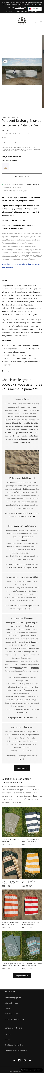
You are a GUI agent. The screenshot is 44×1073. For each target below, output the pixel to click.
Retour (7, 1008)
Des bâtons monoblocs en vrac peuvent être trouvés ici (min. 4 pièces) (22, 607)
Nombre (4, 138)
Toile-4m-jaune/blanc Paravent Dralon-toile (29, 882)
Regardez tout (22, 975)
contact (7, 1039)
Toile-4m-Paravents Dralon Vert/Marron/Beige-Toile (10, 882)
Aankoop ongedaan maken (31, 1070)
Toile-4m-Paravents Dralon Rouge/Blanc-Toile (31, 923)
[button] (3, 22)
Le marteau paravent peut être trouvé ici (22, 757)
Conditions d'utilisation (14, 1045)
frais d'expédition (11, 1014)
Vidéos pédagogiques (13, 998)
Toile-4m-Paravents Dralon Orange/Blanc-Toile (10, 923)
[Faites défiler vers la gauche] (16, 113)
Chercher (8, 1034)
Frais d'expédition (17, 134)
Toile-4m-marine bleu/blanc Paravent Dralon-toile (31, 841)
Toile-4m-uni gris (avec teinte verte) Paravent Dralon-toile (11, 964)
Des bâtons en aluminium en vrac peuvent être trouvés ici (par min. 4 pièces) (22, 566)
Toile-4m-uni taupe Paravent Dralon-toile (11, 841)
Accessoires (22, 768)
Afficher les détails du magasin (15, 191)
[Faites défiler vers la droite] (27, 113)
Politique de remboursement (16, 1050)
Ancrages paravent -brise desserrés (20, 717)
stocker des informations (14, 1019)
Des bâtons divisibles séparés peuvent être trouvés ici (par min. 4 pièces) (22, 515)
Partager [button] (7, 371)
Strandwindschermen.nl (19, 1071)
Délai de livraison (11, 1003)
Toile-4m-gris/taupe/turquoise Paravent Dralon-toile (32, 964)
